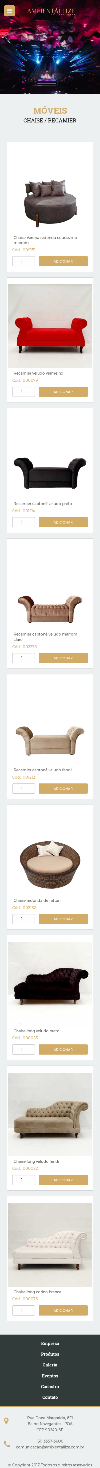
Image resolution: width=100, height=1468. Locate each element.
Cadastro (50, 1386)
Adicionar (63, 261)
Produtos (50, 1354)
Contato (50, 1397)
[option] (50, 47)
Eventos (50, 1376)
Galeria (50, 1365)
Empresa (50, 1343)
